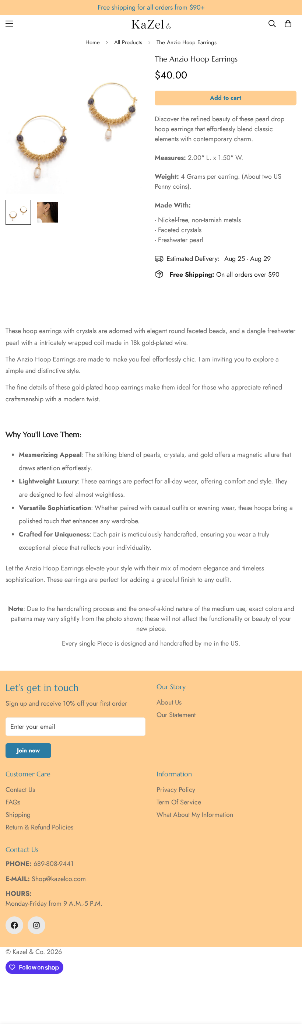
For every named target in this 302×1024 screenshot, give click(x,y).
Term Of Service (179, 802)
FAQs (13, 802)
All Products (128, 42)
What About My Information (195, 814)
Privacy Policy (176, 789)
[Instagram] (36, 925)
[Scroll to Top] (287, 983)
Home (92, 42)
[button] (288, 23)
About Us (169, 702)
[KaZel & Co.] (151, 24)
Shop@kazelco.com (59, 879)
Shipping (18, 814)
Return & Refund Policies (39, 827)
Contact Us (20, 789)
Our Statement (176, 715)
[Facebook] (14, 925)
